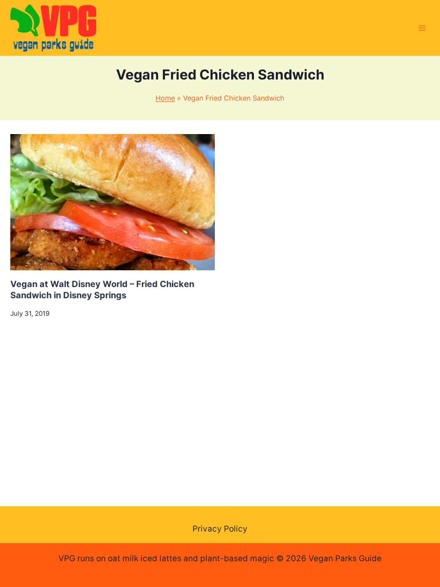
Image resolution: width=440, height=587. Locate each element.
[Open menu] (422, 27)
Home (165, 98)
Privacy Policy (220, 529)
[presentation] (112, 202)
